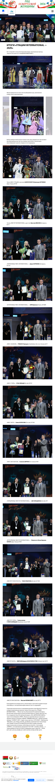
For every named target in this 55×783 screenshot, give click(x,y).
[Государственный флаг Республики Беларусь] (5, 758)
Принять (31, 780)
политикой (16, 780)
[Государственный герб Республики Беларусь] (11, 758)
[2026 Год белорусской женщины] (16, 758)
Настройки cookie (40, 780)
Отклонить (50, 780)
